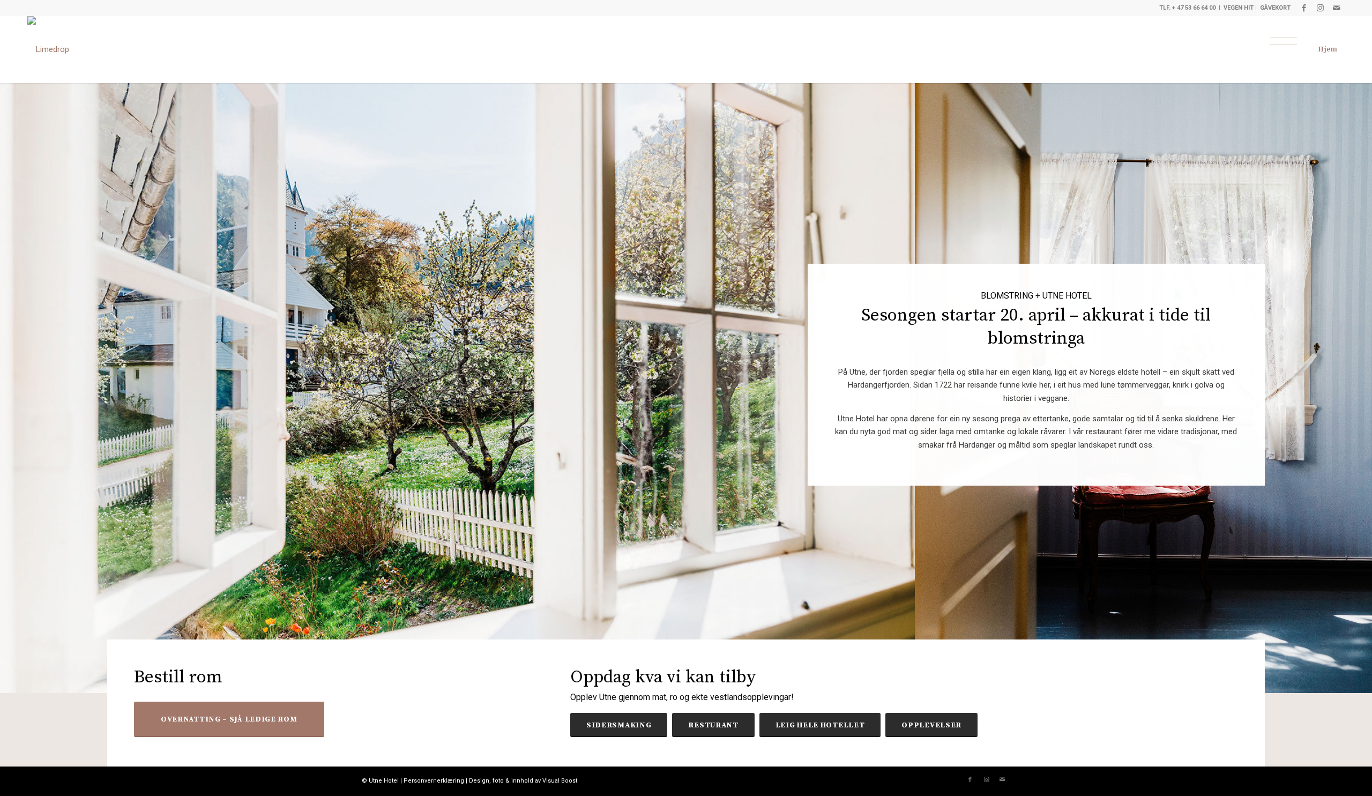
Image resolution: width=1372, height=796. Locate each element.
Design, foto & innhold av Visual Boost (523, 780)
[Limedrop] (48, 49)
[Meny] (1283, 41)
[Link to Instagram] (1320, 8)
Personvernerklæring (434, 780)
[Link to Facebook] (1304, 8)
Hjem (1328, 49)
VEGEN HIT (1239, 7)
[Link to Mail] (1337, 8)
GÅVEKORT (1275, 7)
